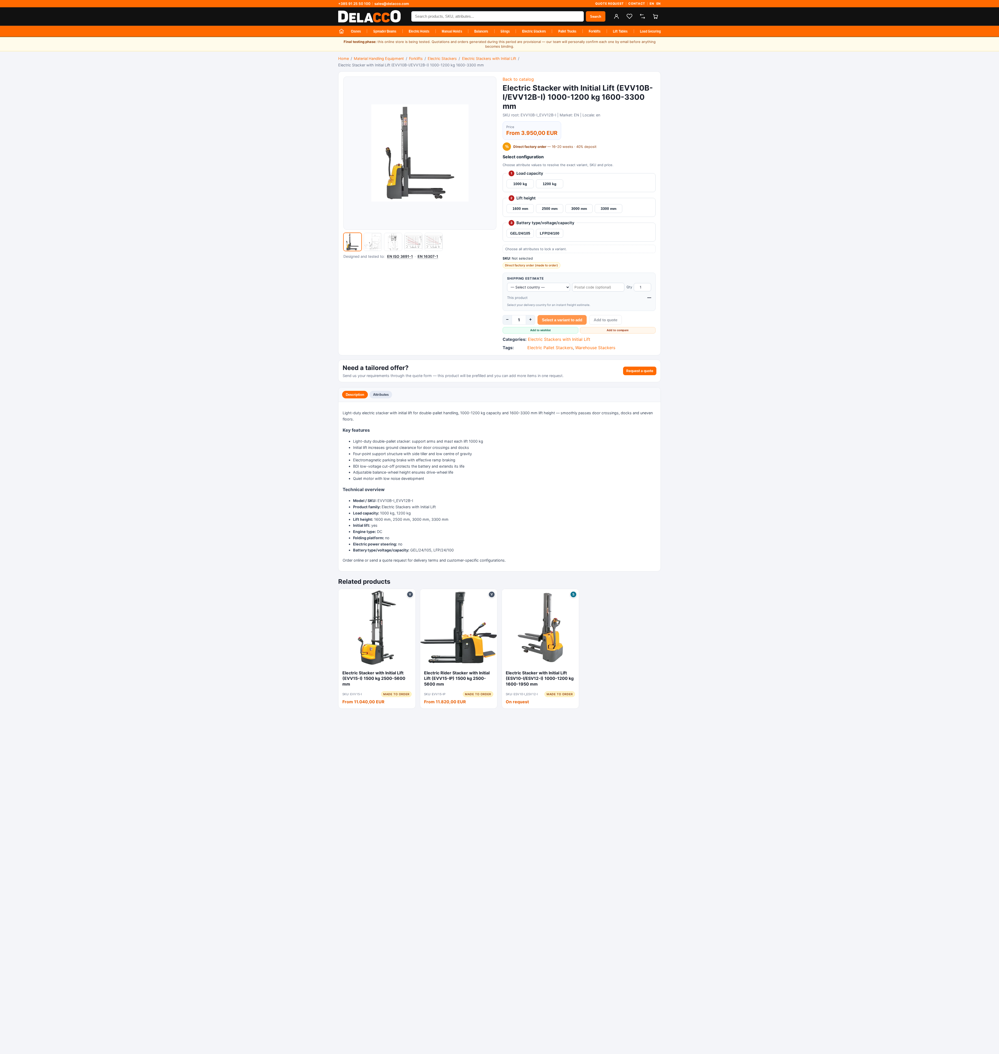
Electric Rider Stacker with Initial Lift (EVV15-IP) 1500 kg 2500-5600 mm (457, 678)
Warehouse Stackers (595, 347)
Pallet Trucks (567, 31)
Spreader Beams (384, 31)
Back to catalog (518, 79)
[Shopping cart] (655, 16)
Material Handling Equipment (379, 58)
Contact (636, 3)
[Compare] (642, 16)
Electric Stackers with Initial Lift (489, 58)
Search (595, 16)
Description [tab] (355, 395)
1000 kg (520, 184)
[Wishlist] (629, 16)
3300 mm (608, 208)
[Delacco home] (372, 16)
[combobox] (497, 16)
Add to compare (618, 330)
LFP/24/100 (549, 233)
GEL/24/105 (520, 233)
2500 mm (550, 208)
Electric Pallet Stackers (550, 347)
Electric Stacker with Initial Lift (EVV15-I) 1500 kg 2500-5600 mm (373, 678)
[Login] (616, 16)
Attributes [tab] (381, 395)
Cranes (356, 31)
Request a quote (639, 371)
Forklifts (594, 31)
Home (343, 58)
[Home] (341, 31)
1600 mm (520, 208)
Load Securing (650, 31)
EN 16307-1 (428, 256)
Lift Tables (620, 31)
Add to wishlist (540, 330)
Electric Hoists (419, 31)
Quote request (609, 3)
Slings (505, 31)
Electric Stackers (534, 31)
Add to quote (605, 320)
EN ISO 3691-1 (400, 256)
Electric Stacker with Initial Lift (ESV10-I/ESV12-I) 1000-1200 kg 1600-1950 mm (540, 678)
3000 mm (579, 208)
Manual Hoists (452, 31)
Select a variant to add (562, 320)
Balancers (481, 31)
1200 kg (549, 184)
